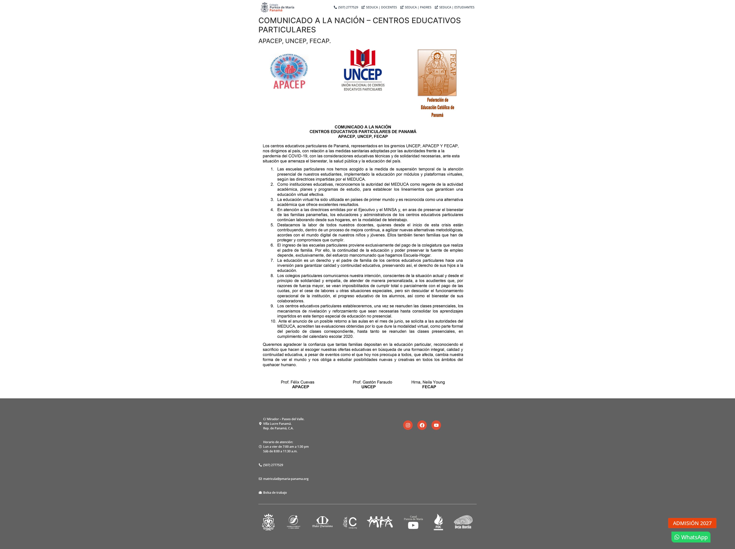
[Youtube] (436, 425)
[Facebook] (422, 425)
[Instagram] (408, 425)
